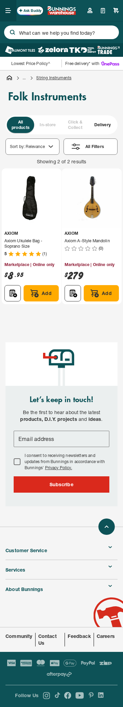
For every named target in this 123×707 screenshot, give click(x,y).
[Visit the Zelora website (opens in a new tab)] (53, 50)
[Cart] (116, 10)
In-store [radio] (48, 124)
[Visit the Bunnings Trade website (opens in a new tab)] (108, 50)
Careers (106, 636)
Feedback (79, 636)
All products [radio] (20, 124)
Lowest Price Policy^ (31, 63)
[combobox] (61, 32)
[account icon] (90, 10)
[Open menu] (8, 10)
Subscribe (61, 484)
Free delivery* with (82, 63)
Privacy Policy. (58, 467)
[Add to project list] (12, 293)
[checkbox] (17, 461)
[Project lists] (103, 10)
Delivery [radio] (102, 124)
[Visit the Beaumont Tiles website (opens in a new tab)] (20, 50)
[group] (61, 124)
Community (18, 636)
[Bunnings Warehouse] (61, 13)
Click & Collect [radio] (75, 124)
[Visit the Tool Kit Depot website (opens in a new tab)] (82, 50)
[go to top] (106, 527)
